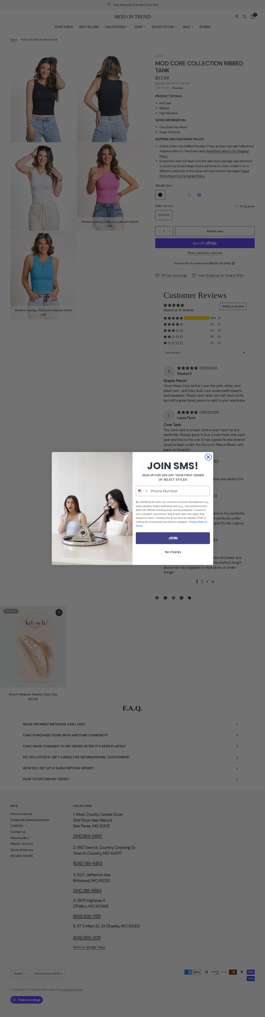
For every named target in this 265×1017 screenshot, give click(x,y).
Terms (139, 525)
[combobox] (142, 491)
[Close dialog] (208, 457)
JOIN (172, 538)
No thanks (173, 552)
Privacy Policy (197, 521)
